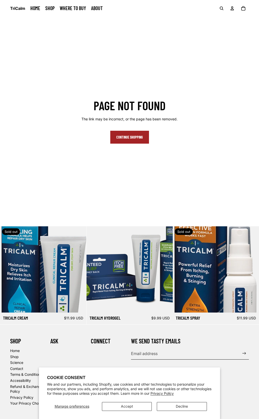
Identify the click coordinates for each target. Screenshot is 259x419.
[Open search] (221, 8)
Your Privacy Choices (27, 403)
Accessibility (20, 380)
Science (16, 362)
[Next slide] (164, 269)
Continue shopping (129, 137)
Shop (14, 357)
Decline (182, 406)
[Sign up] (244, 353)
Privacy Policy (162, 393)
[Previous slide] (94, 269)
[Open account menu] (232, 8)
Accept (127, 406)
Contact (16, 368)
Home (15, 350)
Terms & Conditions (26, 374)
